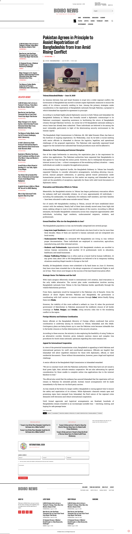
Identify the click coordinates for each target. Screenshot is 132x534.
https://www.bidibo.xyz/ (34, 447)
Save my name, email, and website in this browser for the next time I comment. (36, 461)
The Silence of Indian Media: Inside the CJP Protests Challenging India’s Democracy (28, 86)
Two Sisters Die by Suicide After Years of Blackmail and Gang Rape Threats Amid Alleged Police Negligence (28, 178)
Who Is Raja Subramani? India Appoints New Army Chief (27, 195)
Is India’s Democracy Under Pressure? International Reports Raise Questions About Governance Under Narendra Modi (28, 146)
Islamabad (55, 413)
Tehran (100, 413)
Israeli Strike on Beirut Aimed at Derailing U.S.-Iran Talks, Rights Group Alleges (27, 167)
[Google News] (30, 512)
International (23, 49)
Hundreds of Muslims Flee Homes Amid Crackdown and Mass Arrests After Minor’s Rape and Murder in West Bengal (28, 157)
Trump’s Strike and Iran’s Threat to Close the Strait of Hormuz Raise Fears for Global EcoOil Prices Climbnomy (72, 434)
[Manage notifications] (129, 531)
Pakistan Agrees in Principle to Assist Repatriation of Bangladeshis (78, 413)
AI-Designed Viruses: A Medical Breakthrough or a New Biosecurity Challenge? (28, 64)
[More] (112, 60)
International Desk (55, 60)
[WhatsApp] (109, 60)
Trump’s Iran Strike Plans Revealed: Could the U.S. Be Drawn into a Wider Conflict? (35, 431)
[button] (112, 20)
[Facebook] (99, 60)
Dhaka (49, 413)
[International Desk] (44, 61)
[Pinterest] (106, 60)
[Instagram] (23, 512)
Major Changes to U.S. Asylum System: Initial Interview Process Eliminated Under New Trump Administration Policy (29, 75)
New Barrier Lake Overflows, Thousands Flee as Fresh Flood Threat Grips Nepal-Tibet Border (28, 55)
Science (21, 68)
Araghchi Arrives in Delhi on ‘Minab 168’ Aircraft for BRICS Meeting (28, 187)
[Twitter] (102, 60)
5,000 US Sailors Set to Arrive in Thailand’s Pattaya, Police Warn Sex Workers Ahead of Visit (28, 45)
